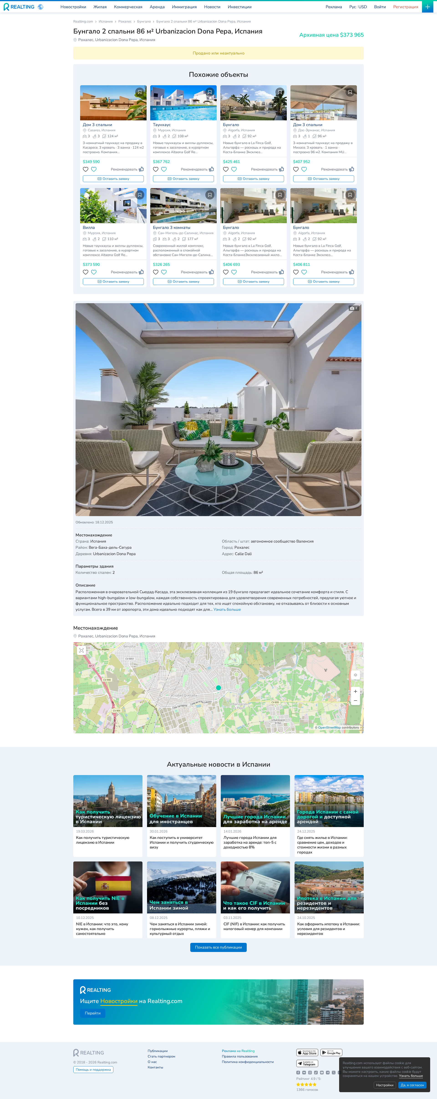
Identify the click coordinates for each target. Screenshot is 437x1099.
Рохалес (125, 21)
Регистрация (405, 7)
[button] (40, 7)
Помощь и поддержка (93, 1069)
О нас (152, 1062)
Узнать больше (411, 1075)
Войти (380, 7)
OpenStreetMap (329, 727)
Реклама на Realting (238, 1051)
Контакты (155, 1067)
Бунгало (144, 21)
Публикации (158, 1051)
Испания (106, 21)
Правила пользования (240, 1056)
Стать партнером (161, 1056)
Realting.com (83, 21)
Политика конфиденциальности (248, 1062)
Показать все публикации (218, 947)
